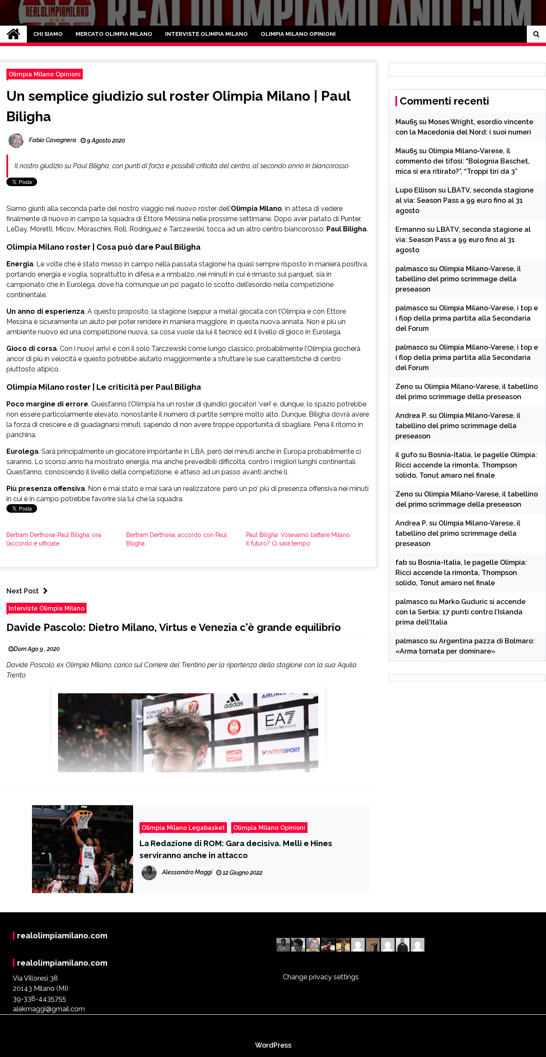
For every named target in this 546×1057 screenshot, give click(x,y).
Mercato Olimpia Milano (114, 34)
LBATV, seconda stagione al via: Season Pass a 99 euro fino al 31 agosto (464, 200)
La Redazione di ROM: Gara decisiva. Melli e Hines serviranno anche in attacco (235, 849)
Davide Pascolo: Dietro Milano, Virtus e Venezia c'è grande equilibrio (173, 627)
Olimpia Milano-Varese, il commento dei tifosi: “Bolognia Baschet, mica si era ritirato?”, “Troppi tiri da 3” (462, 161)
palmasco (411, 269)
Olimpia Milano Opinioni (298, 34)
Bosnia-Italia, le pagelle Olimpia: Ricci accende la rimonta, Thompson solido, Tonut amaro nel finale (466, 465)
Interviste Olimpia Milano (206, 34)
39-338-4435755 (39, 999)
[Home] (13, 34)
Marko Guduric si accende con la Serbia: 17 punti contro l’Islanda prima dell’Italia (460, 612)
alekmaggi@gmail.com (49, 1009)
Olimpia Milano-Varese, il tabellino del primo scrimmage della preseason (458, 279)
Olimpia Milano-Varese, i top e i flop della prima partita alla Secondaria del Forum (466, 318)
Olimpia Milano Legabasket (183, 827)
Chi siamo (48, 34)
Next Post (22, 591)
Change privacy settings (321, 977)
